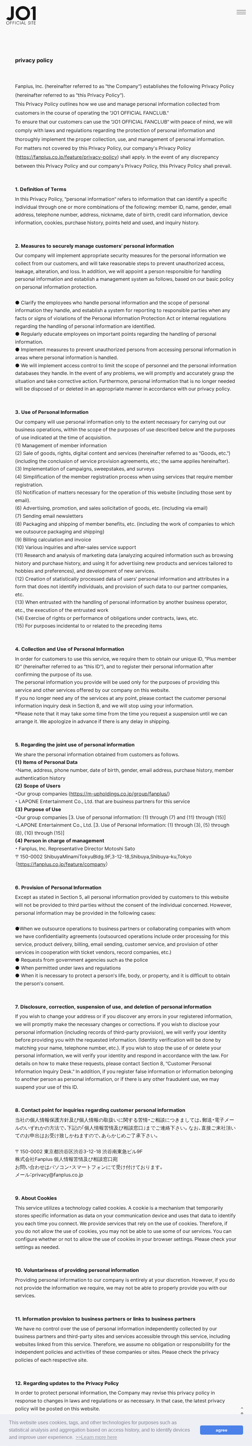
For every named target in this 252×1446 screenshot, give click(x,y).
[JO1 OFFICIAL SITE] (21, 22)
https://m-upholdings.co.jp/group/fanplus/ (119, 793)
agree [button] (221, 1430)
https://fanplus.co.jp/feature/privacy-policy (67, 156)
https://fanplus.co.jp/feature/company (62, 864)
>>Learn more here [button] (96, 1437)
